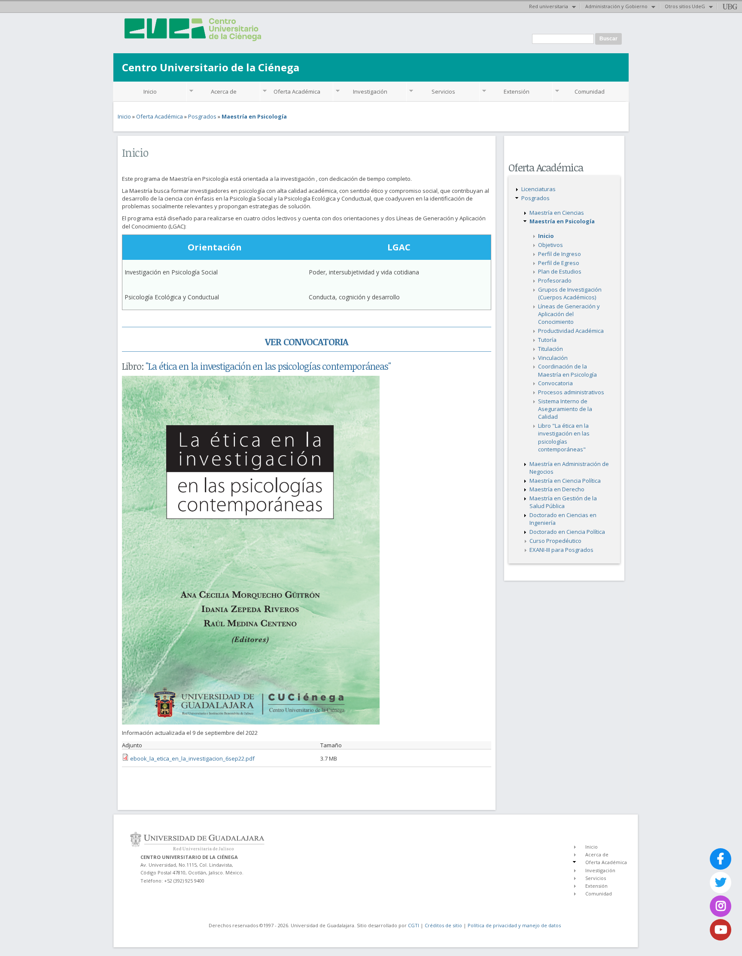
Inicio (150, 91)
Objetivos (550, 245)
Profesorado (555, 280)
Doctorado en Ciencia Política (567, 532)
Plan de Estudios (559, 271)
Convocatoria (555, 383)
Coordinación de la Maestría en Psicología (567, 370)
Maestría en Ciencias (556, 212)
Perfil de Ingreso (559, 254)
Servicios (443, 91)
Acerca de (224, 91)
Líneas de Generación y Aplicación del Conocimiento (569, 314)
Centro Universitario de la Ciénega (210, 67)
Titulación (550, 349)
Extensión (516, 91)
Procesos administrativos (571, 392)
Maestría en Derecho (556, 489)
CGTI (413, 925)
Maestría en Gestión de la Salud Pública (563, 502)
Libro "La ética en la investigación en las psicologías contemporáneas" (564, 437)
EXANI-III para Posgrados (561, 550)
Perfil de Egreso (558, 263)
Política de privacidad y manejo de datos (514, 925)
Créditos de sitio (443, 925)
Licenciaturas (538, 189)
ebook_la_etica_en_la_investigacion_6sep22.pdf (192, 758)
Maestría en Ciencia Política (565, 480)
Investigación (370, 91)
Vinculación (553, 358)
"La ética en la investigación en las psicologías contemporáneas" (268, 365)
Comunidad (590, 91)
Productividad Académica (571, 331)
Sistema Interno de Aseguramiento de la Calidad (565, 408)
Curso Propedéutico (555, 541)
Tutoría (547, 340)
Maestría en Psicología (254, 116)
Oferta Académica (297, 91)
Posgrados (202, 116)
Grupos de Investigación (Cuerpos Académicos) (570, 293)
